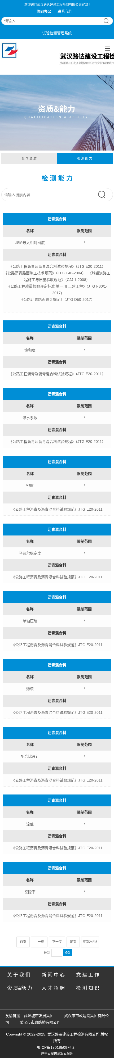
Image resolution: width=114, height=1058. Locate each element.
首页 (23, 942)
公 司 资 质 (29, 158)
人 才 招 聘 (53, 988)
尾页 (73, 942)
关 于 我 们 (18, 975)
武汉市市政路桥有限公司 (41, 1022)
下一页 (57, 942)
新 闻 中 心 (53, 975)
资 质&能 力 (19, 988)
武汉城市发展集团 (39, 1016)
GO (67, 953)
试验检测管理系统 (57, 33)
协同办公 (44, 11)
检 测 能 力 (84, 158)
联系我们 (65, 11)
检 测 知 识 (87, 988)
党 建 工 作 (87, 975)
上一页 (39, 942)
